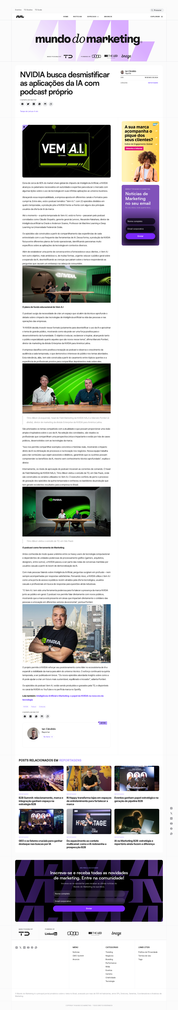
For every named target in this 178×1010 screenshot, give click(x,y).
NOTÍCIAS (77, 16)
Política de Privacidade (147, 952)
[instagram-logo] (16, 947)
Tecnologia (110, 981)
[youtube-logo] (28, 947)
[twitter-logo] (20, 947)
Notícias (76, 952)
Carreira (109, 974)
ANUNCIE (108, 16)
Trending (109, 952)
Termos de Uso (144, 956)
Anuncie (76, 959)
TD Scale (38, 10)
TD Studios (28, 10)
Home (65, 16)
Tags (140, 959)
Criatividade (111, 977)
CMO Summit (78, 956)
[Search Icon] (157, 10)
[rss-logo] (32, 947)
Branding (109, 959)
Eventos (18, 10)
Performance (111, 963)
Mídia (108, 966)
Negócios (109, 956)
